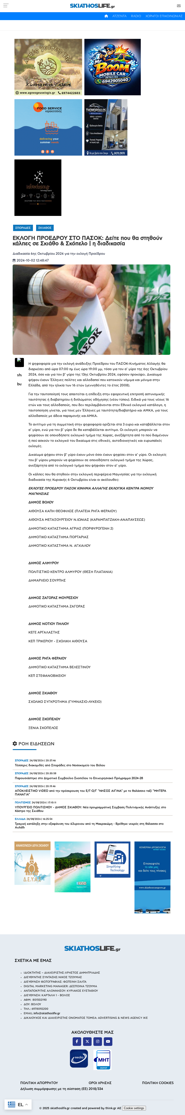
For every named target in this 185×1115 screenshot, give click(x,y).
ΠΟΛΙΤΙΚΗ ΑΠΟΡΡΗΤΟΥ (39, 1083)
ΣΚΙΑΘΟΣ (44, 228)
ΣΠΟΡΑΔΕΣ (23, 228)
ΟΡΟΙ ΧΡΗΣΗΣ (100, 1083)
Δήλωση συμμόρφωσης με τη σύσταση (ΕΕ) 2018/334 (61, 1089)
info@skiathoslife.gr (47, 1013)
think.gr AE (113, 1108)
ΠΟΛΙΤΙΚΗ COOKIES (158, 1083)
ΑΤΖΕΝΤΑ (119, 16)
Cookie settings (134, 1108)
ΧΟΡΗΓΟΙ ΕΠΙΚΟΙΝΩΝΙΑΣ (164, 16)
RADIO (136, 16)
